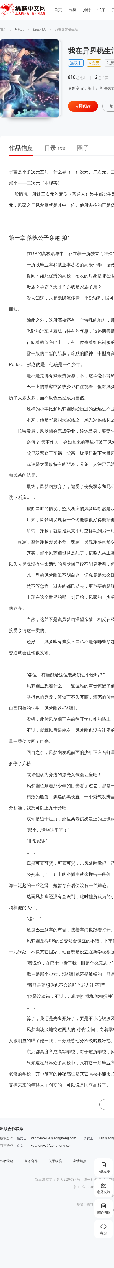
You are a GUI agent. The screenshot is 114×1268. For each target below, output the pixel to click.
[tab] (24, 150)
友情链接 (79, 1161)
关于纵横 (55, 1161)
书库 (101, 10)
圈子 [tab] (83, 148)
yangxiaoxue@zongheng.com (53, 1138)
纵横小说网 (85, 1204)
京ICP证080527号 (88, 1187)
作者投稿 (6, 1161)
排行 (87, 10)
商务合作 (31, 1161)
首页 (58, 10)
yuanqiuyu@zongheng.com (51, 1145)
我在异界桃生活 (66, 29)
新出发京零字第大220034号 (58, 1180)
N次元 (19, 29)
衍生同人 (39, 29)
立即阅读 (83, 106)
